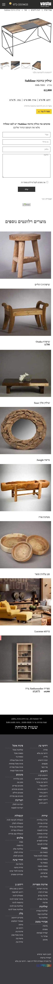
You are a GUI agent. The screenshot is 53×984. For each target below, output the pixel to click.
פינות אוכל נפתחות (16, 764)
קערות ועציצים (42, 933)
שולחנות (43, 906)
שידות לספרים (42, 841)
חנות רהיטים (35, 10)
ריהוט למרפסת (17, 892)
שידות (45, 815)
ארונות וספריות (40, 884)
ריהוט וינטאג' (43, 800)
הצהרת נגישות (45, 958)
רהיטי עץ (43, 745)
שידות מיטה (18, 867)
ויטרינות (19, 800)
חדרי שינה (18, 859)
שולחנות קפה (43, 914)
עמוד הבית (48, 10)
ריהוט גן (19, 884)
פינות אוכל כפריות (16, 767)
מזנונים (19, 774)
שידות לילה (43, 827)
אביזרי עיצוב (41, 921)
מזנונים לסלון (18, 856)
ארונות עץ (19, 931)
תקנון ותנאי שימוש (44, 954)
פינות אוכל (17, 745)
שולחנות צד (43, 918)
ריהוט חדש (43, 803)
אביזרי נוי (44, 936)
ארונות (45, 902)
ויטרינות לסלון (18, 804)
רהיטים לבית (43, 775)
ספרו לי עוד (45, 111)
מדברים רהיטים (17, 918)
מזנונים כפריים (17, 786)
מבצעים (45, 764)
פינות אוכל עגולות (16, 760)
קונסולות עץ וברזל (16, 827)
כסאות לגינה (43, 870)
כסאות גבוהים (42, 859)
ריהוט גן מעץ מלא (16, 889)
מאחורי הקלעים (17, 921)
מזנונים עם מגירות (16, 796)
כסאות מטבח (43, 866)
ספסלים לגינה (18, 896)
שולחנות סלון (18, 849)
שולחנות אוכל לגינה (15, 909)
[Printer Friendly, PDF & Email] (26, 206)
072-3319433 (20, 4)
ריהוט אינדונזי (42, 789)
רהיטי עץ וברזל (42, 782)
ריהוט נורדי (43, 793)
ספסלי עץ (44, 877)
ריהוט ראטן (43, 796)
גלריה (45, 757)
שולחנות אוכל (18, 750)
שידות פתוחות (42, 834)
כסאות (44, 848)
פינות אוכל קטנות (16, 771)
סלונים (20, 837)
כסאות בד (44, 863)
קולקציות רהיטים (41, 779)
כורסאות (20, 845)
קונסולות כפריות (17, 830)
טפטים (45, 929)
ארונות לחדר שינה (16, 871)
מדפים (45, 940)
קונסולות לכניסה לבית (15, 820)
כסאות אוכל (18, 753)
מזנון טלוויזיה (18, 779)
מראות (45, 926)
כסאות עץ (44, 852)
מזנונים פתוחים (17, 789)
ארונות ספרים (42, 899)
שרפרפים (44, 873)
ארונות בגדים (43, 896)
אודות (45, 750)
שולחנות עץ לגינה (16, 906)
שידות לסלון (43, 837)
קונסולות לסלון (17, 823)
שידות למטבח (42, 830)
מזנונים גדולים (18, 793)
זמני (25, 10)
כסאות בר (19, 757)
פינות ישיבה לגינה (16, 899)
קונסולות (19, 815)
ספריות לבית (43, 892)
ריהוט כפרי (43, 786)
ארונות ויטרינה (42, 889)
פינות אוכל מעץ (17, 935)
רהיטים (44, 771)
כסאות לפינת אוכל (41, 856)
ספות (21, 842)
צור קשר (44, 767)
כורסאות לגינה (17, 902)
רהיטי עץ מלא (42, 753)
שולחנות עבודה (42, 911)
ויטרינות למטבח (17, 808)
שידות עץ (19, 942)
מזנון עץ (20, 782)
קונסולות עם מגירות (15, 834)
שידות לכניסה (42, 844)
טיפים (21, 925)
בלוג (21, 913)
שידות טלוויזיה (42, 820)
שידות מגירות (43, 823)
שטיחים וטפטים (17, 874)
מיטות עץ (19, 864)
